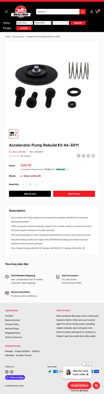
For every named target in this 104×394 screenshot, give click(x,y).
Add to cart (30, 194)
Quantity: (14, 184)
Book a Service (12, 320)
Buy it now (74, 194)
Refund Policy (12, 328)
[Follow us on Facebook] (7, 372)
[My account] (91, 11)
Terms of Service (13, 337)
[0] (96, 11)
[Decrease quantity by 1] (23, 184)
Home (7, 37)
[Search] (82, 11)
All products (18, 37)
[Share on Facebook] (79, 156)
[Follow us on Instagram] (11, 372)
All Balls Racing (17, 152)
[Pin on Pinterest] (83, 156)
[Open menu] (6, 12)
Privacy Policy (12, 324)
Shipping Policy (12, 333)
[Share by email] (93, 156)
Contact (9, 316)
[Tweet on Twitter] (88, 156)
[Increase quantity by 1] (37, 184)
